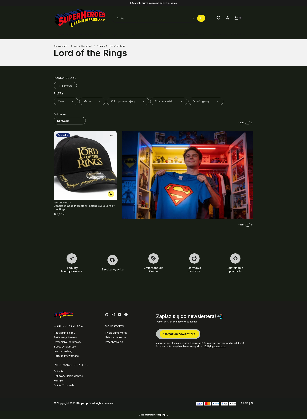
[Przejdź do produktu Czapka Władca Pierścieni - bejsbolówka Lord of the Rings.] (85, 165)
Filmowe (101, 46)
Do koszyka (111, 194)
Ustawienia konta (115, 337)
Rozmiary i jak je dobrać (68, 376)
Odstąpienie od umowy (67, 342)
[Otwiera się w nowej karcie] (107, 315)
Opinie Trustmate (64, 385)
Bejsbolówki (87, 46)
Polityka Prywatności (66, 355)
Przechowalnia (114, 342)
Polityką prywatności (215, 346)
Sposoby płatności (65, 346)
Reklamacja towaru (65, 337)
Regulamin (195, 343)
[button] (201, 18)
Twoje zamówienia (116, 332)
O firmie (58, 371)
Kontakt (58, 380)
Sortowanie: (60, 114)
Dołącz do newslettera (179, 334)
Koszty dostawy (63, 351)
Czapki (74, 46)
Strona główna (60, 46)
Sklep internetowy (152, 415)
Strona (241, 122)
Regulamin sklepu (64, 332)
